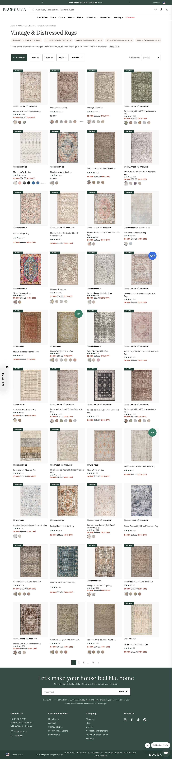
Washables (105, 17)
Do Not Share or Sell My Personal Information (120, 752)
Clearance (130, 17)
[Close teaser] (7, 367)
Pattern (76, 57)
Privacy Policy (81, 752)
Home (13, 26)
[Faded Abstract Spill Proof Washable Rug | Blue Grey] (141, 500)
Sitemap (90, 738)
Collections (91, 17)
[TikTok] (138, 720)
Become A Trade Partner (97, 734)
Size (52, 17)
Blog (88, 723)
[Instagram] (125, 720)
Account (52, 723)
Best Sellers (42, 17)
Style (79, 17)
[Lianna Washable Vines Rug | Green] (67, 327)
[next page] (98, 663)
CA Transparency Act (95, 752)
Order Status (54, 734)
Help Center (53, 719)
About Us (90, 719)
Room (70, 17)
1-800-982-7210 (18, 719)
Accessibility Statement (97, 730)
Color (61, 17)
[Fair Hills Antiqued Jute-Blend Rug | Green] (104, 619)
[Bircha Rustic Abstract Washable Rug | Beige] (141, 445)
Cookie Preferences (101, 755)
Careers (89, 727)
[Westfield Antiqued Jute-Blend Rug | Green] (67, 619)
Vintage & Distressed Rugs (47, 26)
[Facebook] (131, 720)
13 (93, 662)
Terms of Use (69, 752)
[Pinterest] (144, 720)
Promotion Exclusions (58, 730)
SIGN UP (123, 692)
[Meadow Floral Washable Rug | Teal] (67, 561)
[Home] (14, 10)
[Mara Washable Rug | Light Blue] (104, 445)
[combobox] (151, 57)
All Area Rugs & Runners (26, 26)
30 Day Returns (55, 727)
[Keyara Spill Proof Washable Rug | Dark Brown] (30, 619)
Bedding (117, 17)
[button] (19, 57)
